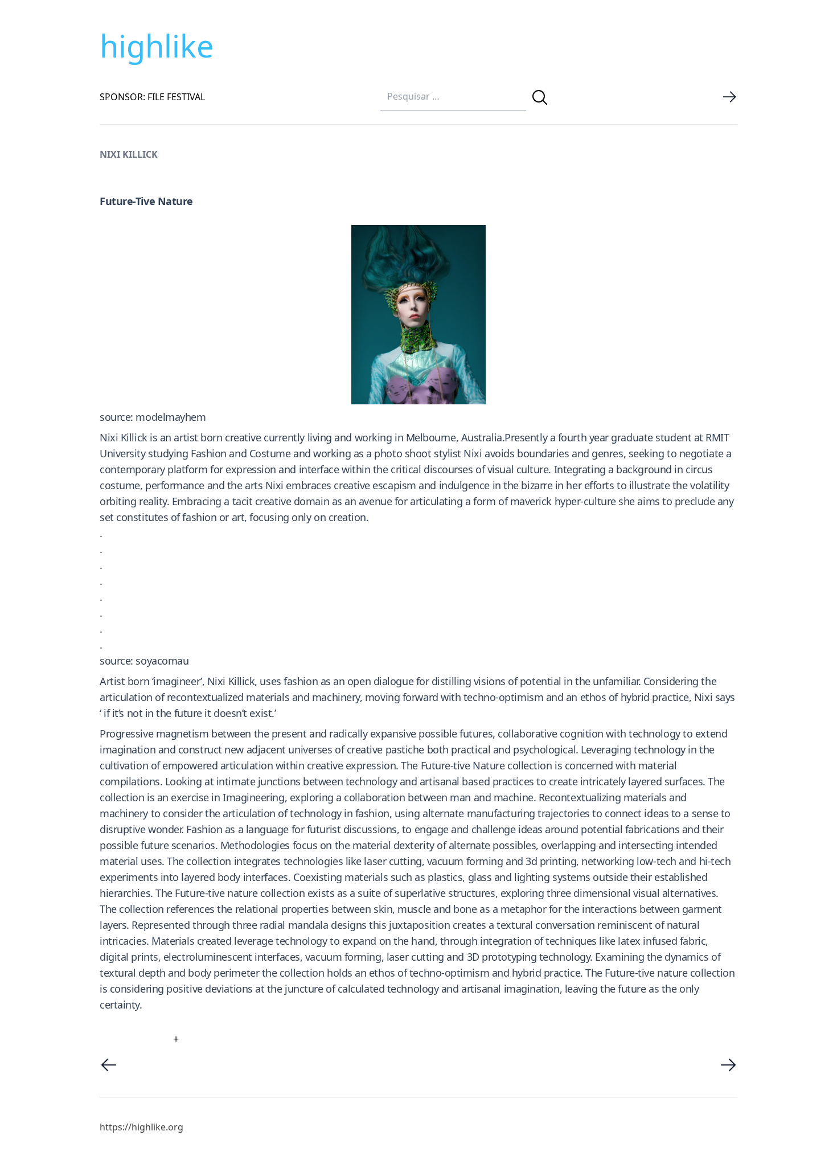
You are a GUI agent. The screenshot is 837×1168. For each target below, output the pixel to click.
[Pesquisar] (540, 97)
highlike (157, 45)
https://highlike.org (141, 1127)
